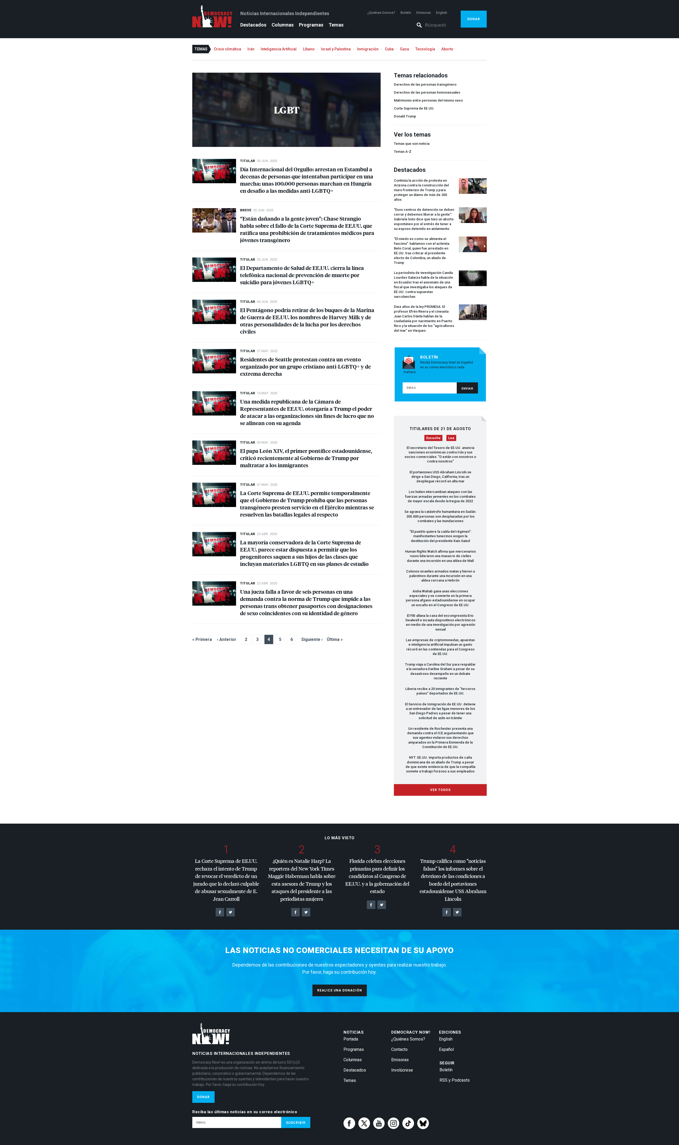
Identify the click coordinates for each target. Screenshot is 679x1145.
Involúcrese (402, 1070)
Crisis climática (227, 49)
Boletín (406, 13)
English (441, 13)
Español (446, 1049)
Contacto (399, 1049)
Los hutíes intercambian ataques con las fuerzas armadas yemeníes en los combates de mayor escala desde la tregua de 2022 (440, 496)
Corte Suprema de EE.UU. (414, 108)
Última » (335, 639)
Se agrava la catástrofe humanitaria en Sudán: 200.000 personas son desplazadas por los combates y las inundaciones (440, 516)
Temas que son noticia (411, 144)
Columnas (283, 25)
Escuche (433, 438)
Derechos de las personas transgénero (425, 84)
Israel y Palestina (336, 49)
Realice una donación (339, 990)
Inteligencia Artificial (279, 49)
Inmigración (367, 49)
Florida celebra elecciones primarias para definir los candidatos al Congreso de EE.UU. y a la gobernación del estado (377, 876)
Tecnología (425, 49)
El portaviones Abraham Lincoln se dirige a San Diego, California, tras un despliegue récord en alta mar (440, 476)
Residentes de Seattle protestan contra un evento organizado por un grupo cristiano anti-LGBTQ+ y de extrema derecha (305, 366)
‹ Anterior (226, 639)
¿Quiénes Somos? (381, 13)
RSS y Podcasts (454, 1080)
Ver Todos (440, 790)
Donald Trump (405, 116)
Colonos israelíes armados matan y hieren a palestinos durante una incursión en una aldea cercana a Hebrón (440, 576)
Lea (451, 438)
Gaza (404, 49)
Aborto (447, 49)
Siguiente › (312, 639)
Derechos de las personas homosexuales (427, 92)
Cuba (389, 49)
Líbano (309, 49)
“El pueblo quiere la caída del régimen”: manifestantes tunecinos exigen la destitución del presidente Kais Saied (440, 536)
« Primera (202, 639)
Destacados (253, 25)
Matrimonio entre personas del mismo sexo (428, 100)
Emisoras (423, 13)
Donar (473, 19)
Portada (350, 1039)
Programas (311, 25)
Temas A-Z (402, 152)
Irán (250, 49)
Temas (336, 25)
